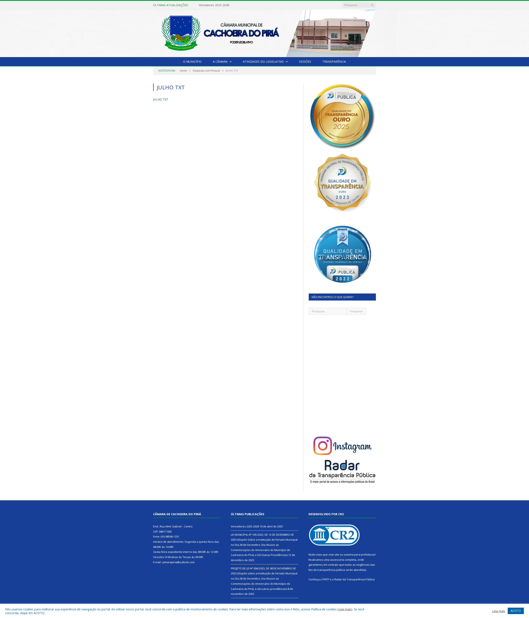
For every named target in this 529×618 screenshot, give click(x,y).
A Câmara (220, 61)
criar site (333, 554)
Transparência (334, 61)
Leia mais (344, 609)
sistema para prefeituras (359, 554)
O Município (192, 61)
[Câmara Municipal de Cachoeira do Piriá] (264, 32)
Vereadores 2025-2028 (245, 526)
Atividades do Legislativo (263, 61)
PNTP (326, 579)
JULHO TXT (160, 99)
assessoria (337, 560)
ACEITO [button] (516, 611)
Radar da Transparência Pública (354, 579)
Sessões (305, 61)
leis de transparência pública (327, 570)
